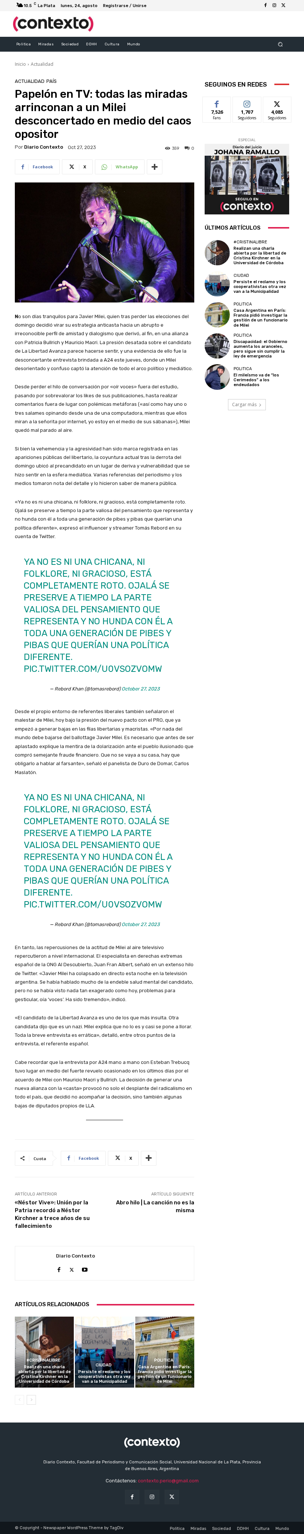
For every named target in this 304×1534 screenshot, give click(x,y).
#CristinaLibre (43, 1360)
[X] (283, 5)
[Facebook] (265, 5)
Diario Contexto (43, 147)
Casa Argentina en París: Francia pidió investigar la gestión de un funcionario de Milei (165, 1374)
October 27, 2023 (141, 689)
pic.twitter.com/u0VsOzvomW (93, 669)
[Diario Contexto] (35, 1263)
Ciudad (104, 1365)
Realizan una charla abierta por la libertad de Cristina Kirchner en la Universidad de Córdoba (44, 1374)
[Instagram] (274, 5)
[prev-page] (19, 1400)
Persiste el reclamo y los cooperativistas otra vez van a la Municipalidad (104, 1376)
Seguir (247, 102)
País (51, 81)
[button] (280, 44)
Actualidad (42, 64)
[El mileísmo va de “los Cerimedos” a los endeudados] (217, 376)
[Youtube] (84, 1268)
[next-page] (31, 1400)
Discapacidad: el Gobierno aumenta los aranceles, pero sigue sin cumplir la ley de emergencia (260, 349)
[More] (154, 166)
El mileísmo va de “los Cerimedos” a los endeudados (256, 380)
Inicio (20, 64)
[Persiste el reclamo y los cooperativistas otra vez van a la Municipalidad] (104, 1352)
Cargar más (244, 404)
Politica (164, 1360)
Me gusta (217, 102)
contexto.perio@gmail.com (168, 1480)
